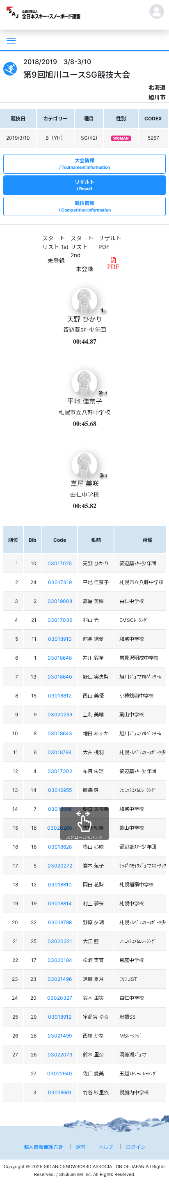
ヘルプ (105, 1147)
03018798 (60, 922)
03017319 (60, 582)
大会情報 (86, 163)
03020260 (59, 828)
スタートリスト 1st (55, 242)
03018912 (59, 1017)
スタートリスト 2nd (82, 246)
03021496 (60, 979)
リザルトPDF (109, 242)
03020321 (60, 941)
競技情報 (86, 206)
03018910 (60, 639)
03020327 (59, 998)
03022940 (59, 1073)
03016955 (60, 790)
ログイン (136, 1147)
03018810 (60, 884)
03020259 (60, 714)
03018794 (60, 752)
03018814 (60, 903)
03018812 (59, 696)
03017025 (60, 563)
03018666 (60, 809)
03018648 (60, 658)
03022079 (60, 1055)
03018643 (60, 733)
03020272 (60, 866)
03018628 (60, 847)
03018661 (59, 1092)
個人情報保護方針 (43, 1147)
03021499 (60, 1036)
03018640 (60, 677)
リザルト (84, 185)
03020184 (60, 960)
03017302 (60, 771)
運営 (81, 1147)
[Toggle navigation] (10, 40)
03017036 (60, 620)
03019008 (60, 601)
